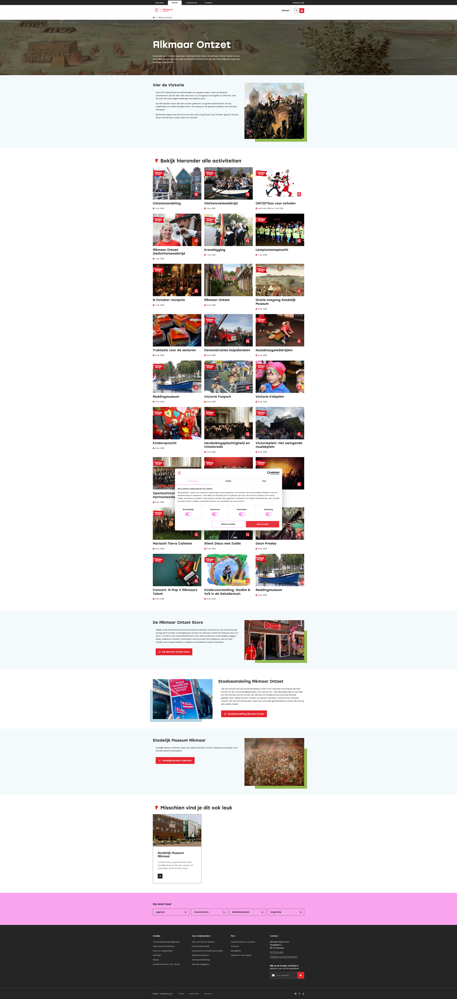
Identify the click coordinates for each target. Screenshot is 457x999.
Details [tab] (228, 481)
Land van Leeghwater (163, 950)
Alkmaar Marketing (201, 959)
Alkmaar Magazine (200, 964)
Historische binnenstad (163, 946)
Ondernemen (191, 3)
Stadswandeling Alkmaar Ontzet (246, 713)
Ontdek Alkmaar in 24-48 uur (166, 964)
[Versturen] (300, 975)
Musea (156, 959)
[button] (298, 2)
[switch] (215, 514)
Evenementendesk (200, 946)
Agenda (160, 912)
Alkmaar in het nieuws (241, 955)
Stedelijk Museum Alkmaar (177, 760)
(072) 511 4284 (276, 952)
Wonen (175, 3)
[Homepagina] (154, 17)
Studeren (208, 3)
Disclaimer (208, 994)
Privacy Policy (194, 994)
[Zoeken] (296, 10)
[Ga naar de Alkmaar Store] (301, 10)
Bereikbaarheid (240, 912)
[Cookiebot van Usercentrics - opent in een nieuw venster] (269, 473)
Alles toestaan (262, 524)
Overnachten (201, 912)
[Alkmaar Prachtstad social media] (295, 993)
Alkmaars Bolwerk (200, 955)
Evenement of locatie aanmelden (207, 950)
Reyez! (170, 994)
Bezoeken (160, 3)
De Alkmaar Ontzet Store (175, 651)
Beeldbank (236, 950)
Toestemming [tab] (192, 481)
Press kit (235, 946)
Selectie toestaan (228, 524)
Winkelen (157, 955)
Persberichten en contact (243, 942)
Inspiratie (276, 912)
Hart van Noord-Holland (203, 942)
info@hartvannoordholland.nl (283, 957)
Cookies (181, 994)
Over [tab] (264, 481)
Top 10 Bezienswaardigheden (166, 942)
